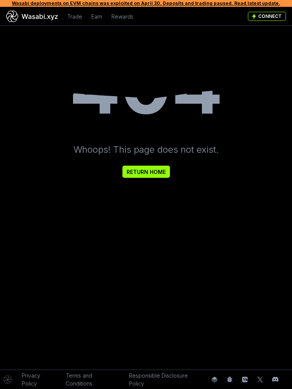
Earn (96, 16)
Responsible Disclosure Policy (158, 379)
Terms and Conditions (79, 379)
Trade (74, 16)
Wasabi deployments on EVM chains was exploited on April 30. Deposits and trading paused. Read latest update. (146, 3)
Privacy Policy (31, 379)
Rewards (122, 16)
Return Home (146, 172)
